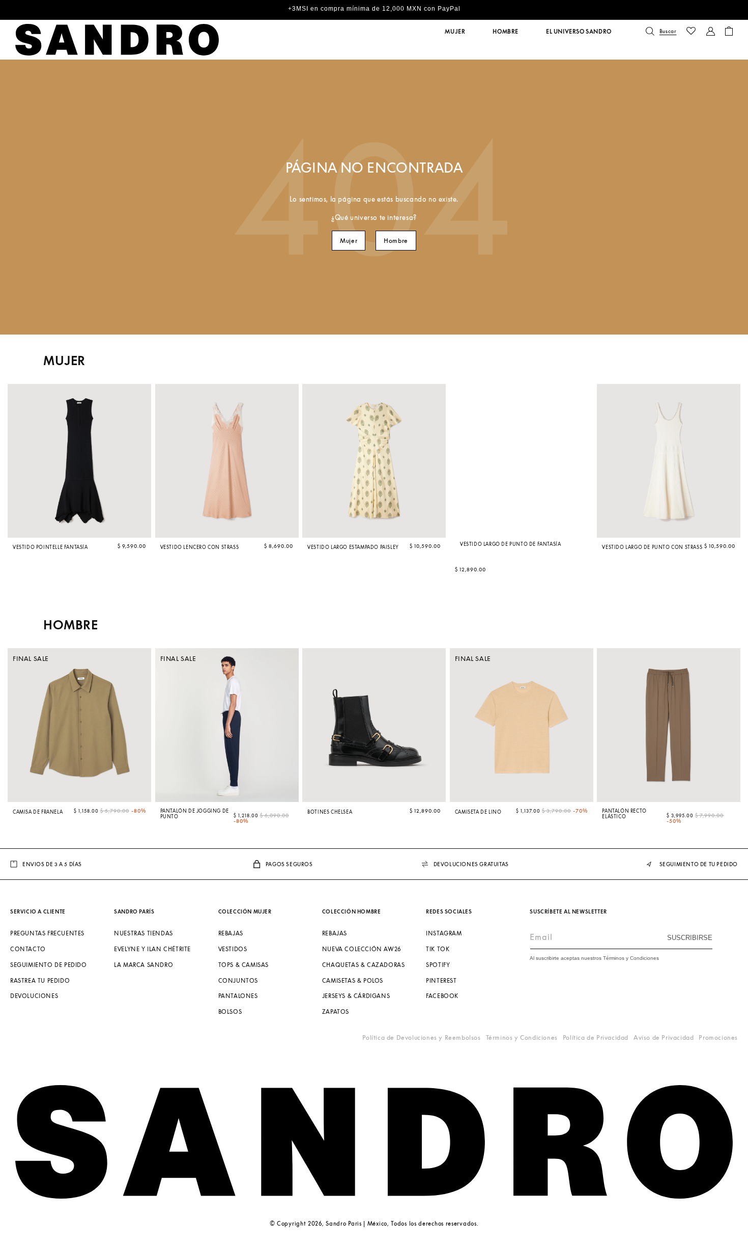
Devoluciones (34, 995)
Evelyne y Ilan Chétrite (152, 949)
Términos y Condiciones (522, 1037)
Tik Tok (437, 949)
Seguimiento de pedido (48, 964)
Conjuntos (238, 980)
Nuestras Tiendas (143, 933)
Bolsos (230, 1011)
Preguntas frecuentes (47, 933)
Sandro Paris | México (356, 1223)
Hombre (396, 240)
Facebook (442, 995)
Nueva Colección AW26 (361, 949)
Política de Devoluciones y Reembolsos (421, 1037)
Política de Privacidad (595, 1037)
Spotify (438, 964)
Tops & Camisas (243, 964)
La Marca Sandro (143, 964)
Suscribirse (689, 937)
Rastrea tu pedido (40, 980)
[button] (455, 31)
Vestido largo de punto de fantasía (510, 543)
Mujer (348, 240)
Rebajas (230, 933)
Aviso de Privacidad (664, 1037)
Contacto (28, 949)
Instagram (444, 933)
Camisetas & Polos (352, 980)
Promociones (718, 1037)
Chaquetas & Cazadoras (363, 964)
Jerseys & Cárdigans (356, 995)
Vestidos (232, 949)
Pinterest (441, 980)
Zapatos (335, 1011)
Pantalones (238, 995)
